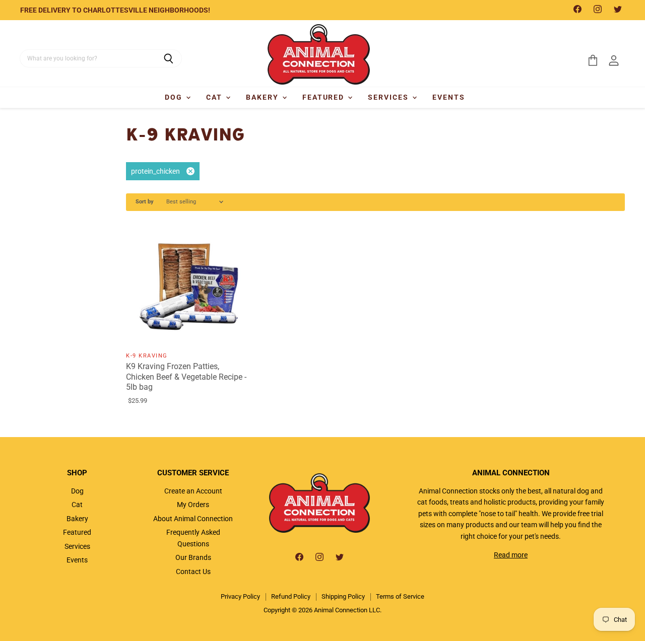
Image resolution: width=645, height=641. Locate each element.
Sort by (145, 202)
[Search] (168, 58)
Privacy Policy (240, 596)
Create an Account (193, 491)
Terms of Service (400, 596)
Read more (511, 555)
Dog (175, 97)
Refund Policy (290, 596)
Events (448, 97)
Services (389, 97)
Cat (215, 97)
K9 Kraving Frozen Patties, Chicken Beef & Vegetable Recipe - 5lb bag (186, 377)
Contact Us (193, 571)
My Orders (193, 505)
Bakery (263, 97)
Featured (324, 97)
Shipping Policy (343, 596)
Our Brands (193, 557)
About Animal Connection (193, 519)
